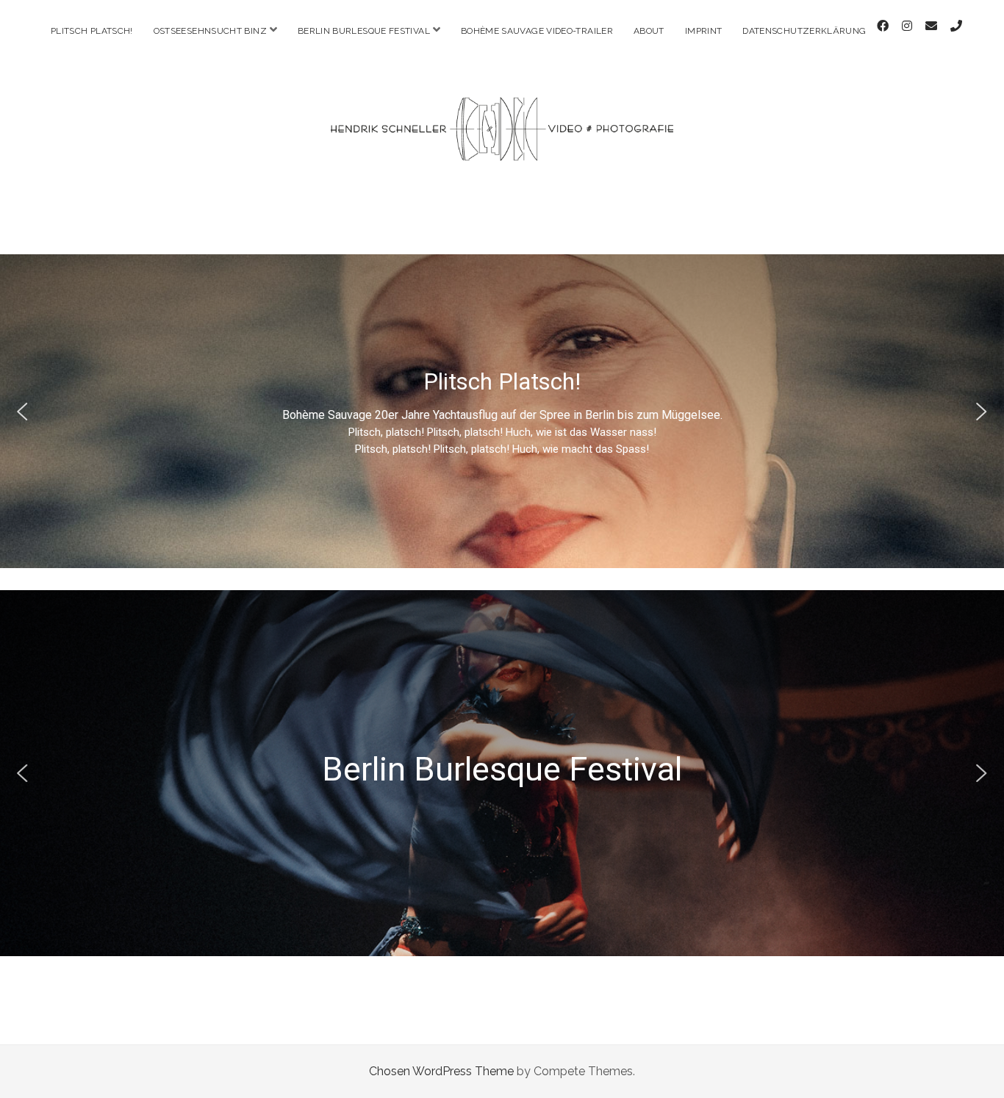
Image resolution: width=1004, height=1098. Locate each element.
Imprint (703, 31)
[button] (23, 411)
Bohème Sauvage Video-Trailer (537, 31)
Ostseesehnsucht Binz (210, 31)
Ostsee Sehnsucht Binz (502, 817)
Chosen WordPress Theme (441, 1071)
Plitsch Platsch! (92, 31)
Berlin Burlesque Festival (364, 31)
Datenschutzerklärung (804, 31)
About (649, 31)
